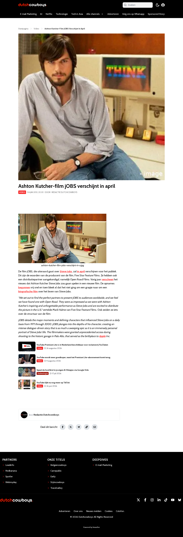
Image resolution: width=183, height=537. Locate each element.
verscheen (107, 279)
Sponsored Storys (156, 14)
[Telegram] (78, 427)
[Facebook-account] (145, 500)
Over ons (78, 511)
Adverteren (113, 14)
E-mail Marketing (28, 14)
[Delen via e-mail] (95, 427)
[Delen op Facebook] (62, 427)
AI (41, 14)
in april (81, 271)
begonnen (24, 287)
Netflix (49, 14)
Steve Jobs (66, 271)
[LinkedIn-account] (159, 500)
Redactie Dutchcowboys (64, 192)
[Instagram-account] (152, 500)
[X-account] (138, 500)
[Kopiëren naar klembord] (86, 427)
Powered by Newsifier (91, 527)
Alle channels (93, 14)
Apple (102, 336)
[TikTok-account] (166, 500)
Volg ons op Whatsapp (133, 14)
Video (22, 192)
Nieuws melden (93, 511)
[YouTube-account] (172, 500)
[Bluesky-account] (179, 500)
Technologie (62, 14)
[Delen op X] (70, 427)
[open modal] (163, 5)
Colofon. (120, 511)
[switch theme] (158, 5)
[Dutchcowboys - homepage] (32, 5)
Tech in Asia (77, 14)
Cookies (109, 511)
